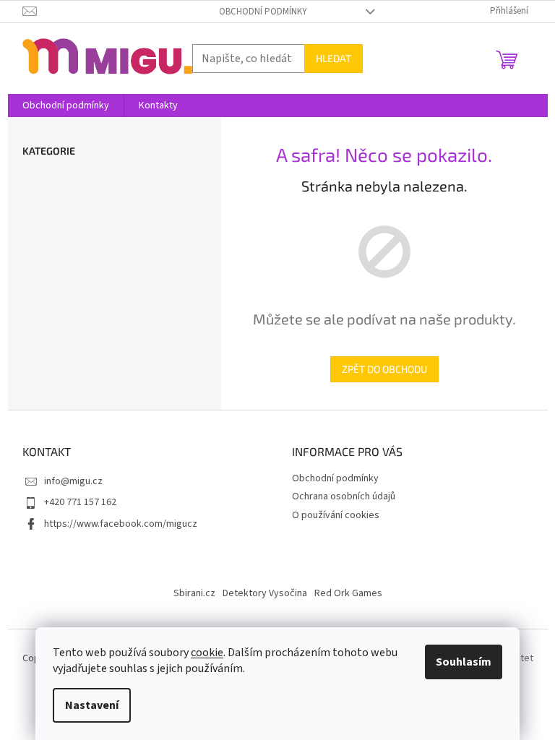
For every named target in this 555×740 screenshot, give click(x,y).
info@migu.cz (73, 481)
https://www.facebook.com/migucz (120, 524)
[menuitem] (66, 105)
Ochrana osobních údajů (343, 496)
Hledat (333, 58)
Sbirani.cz (194, 593)
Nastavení (92, 705)
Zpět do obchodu (384, 369)
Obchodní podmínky (263, 11)
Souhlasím (463, 662)
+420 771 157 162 (80, 502)
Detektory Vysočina (265, 593)
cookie (207, 653)
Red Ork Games (348, 593)
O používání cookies (335, 515)
